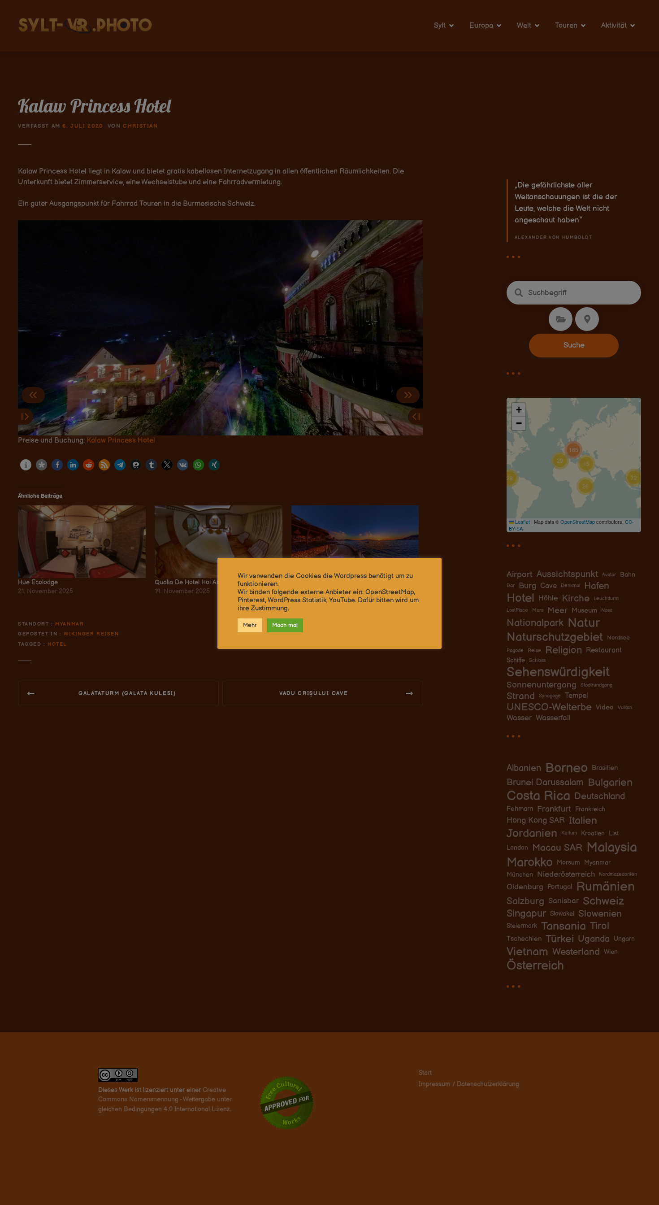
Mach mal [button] (285, 625)
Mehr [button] (250, 625)
